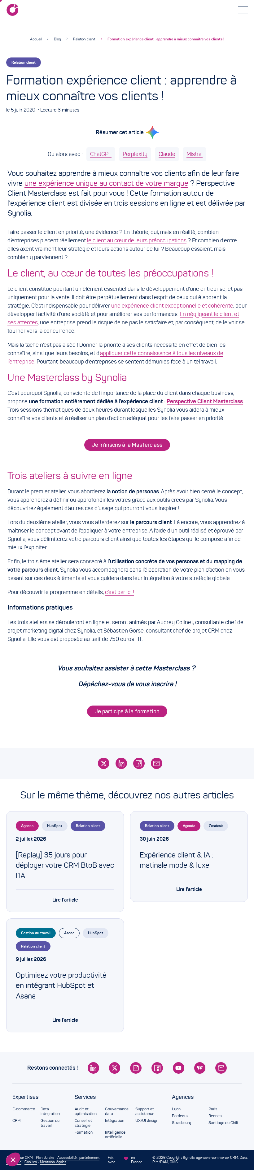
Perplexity (135, 154)
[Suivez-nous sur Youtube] (178, 1068)
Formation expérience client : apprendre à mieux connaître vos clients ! (165, 39)
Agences (183, 1097)
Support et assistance (144, 1112)
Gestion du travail (35, 932)
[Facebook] (139, 763)
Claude (167, 154)
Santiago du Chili (223, 1122)
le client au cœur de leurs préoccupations (136, 240)
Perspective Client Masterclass (205, 401)
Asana (69, 932)
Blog (57, 39)
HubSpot (54, 825)
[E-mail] (156, 763)
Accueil (36, 39)
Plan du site (45, 1157)
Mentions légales (53, 1161)
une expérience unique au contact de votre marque (106, 183)
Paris (212, 1109)
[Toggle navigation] (243, 10)
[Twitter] (104, 763)
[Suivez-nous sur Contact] (221, 1068)
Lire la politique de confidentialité (40, 1118)
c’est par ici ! (119, 592)
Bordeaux (180, 1115)
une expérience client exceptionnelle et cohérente (172, 305)
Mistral (194, 154)
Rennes (214, 1115)
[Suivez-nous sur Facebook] (157, 1068)
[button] (13, 1159)
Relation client (84, 39)
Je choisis (38, 1138)
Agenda (27, 825)
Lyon (176, 1109)
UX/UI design (146, 1120)
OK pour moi (103, 1138)
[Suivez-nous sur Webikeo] (200, 1068)
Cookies (30, 1161)
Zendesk (216, 825)
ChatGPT (101, 154)
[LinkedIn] (121, 763)
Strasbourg (181, 1122)
